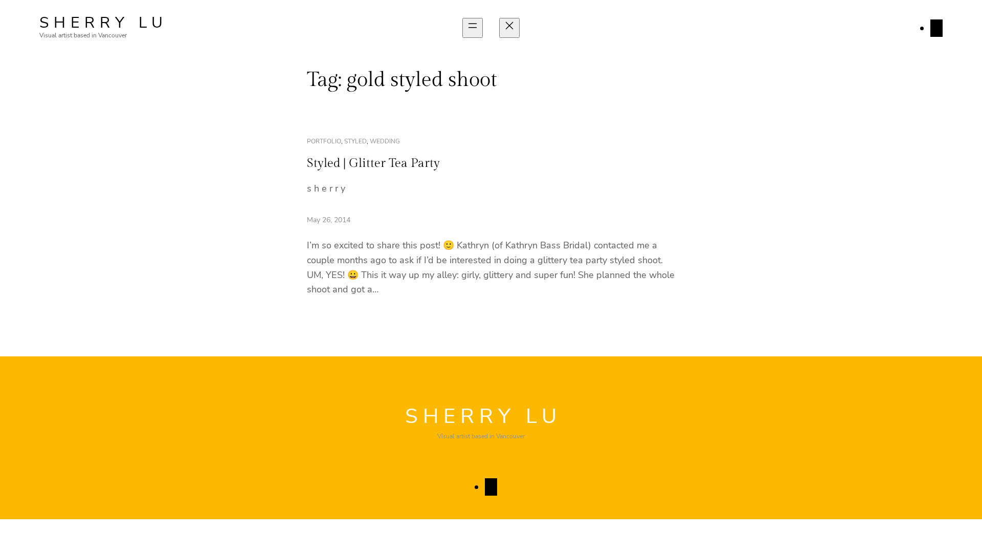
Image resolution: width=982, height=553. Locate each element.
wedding (385, 141)
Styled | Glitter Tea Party (373, 163)
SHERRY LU (103, 22)
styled (355, 141)
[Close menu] (509, 28)
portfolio (324, 141)
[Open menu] (472, 28)
